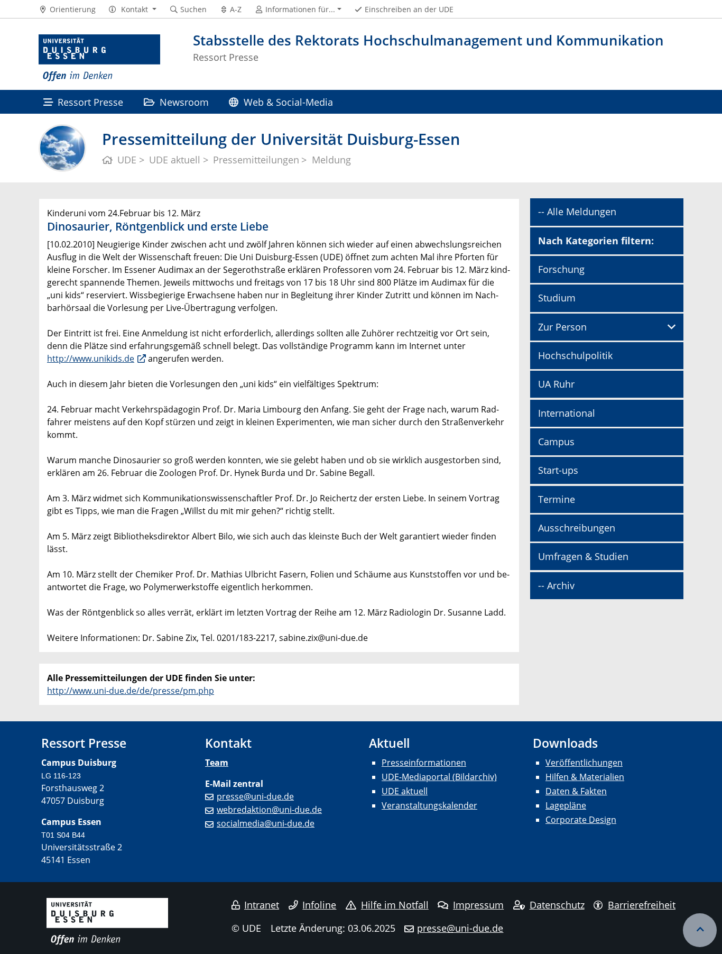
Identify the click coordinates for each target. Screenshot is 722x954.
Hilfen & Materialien (584, 777)
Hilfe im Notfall (395, 904)
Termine (556, 499)
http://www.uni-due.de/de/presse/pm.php (130, 690)
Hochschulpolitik (575, 355)
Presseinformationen (424, 762)
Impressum (478, 904)
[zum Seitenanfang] (700, 930)
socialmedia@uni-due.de (265, 823)
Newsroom (184, 101)
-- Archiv (556, 585)
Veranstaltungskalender (429, 805)
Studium (557, 297)
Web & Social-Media (288, 101)
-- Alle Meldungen (577, 211)
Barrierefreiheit (641, 904)
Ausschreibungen (576, 527)
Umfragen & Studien (583, 556)
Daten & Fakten (576, 791)
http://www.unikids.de (90, 358)
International (566, 413)
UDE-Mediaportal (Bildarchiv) (439, 777)
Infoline (319, 904)
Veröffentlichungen (584, 762)
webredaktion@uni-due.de (269, 809)
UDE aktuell (405, 791)
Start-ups (558, 470)
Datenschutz (557, 904)
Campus (556, 441)
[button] (132, 9)
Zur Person (562, 326)
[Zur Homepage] (99, 58)
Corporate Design (580, 819)
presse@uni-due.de (255, 796)
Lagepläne (565, 805)
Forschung (561, 269)
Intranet (261, 904)
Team (216, 762)
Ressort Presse (90, 101)
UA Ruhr (556, 384)
